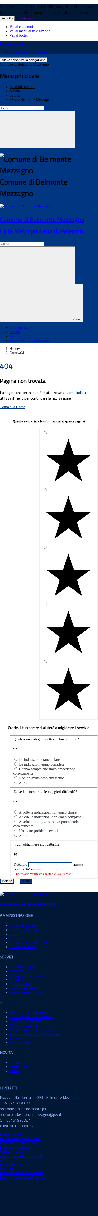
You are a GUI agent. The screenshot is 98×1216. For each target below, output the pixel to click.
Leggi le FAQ (10, 1134)
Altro (23, 783)
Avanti (26, 881)
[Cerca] (37, 129)
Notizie (15, 1062)
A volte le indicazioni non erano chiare (48, 812)
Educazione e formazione (29, 1012)
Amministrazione (22, 87)
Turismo (16, 1038)
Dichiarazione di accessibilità (22, 1173)
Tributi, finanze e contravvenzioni (35, 1034)
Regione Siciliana (13, 43)
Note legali (8, 1169)
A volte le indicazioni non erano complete (50, 817)
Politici (15, 938)
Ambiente (17, 971)
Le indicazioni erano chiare (39, 760)
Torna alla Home (12, 407)
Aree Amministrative (25, 930)
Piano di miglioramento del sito (23, 1177)
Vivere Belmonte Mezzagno (31, 100)
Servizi (15, 95)
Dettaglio (20, 864)
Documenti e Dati (23, 947)
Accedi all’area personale (28, 51)
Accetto (7, 18)
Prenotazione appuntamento (21, 1139)
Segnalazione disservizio (18, 1143)
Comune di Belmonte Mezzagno (24, 64)
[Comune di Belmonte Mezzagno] (26, 206)
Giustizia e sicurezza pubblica (32, 1017)
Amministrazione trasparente (21, 1156)
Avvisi (14, 1071)
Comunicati (18, 1067)
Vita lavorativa (20, 1042)
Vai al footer (19, 35)
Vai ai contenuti (21, 27)
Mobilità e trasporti (24, 1025)
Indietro (7, 881)
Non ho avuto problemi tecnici (42, 778)
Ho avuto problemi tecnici (38, 831)
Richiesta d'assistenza (16, 1147)
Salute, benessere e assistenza (32, 1030)
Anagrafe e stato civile (26, 975)
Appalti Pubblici (22, 979)
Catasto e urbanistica (25, 988)
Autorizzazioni (21, 984)
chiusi (77, 319)
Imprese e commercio (26, 1021)
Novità (15, 91)
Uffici (14, 934)
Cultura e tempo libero (26, 992)
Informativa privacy (14, 1164)
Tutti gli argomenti (14, 1152)
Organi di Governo (24, 925)
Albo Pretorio (10, 1160)
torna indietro (77, 392)
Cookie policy (25, 18)
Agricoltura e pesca (24, 967)
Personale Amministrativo (29, 942)
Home (14, 348)
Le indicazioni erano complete (41, 764)
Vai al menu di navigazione (30, 31)
